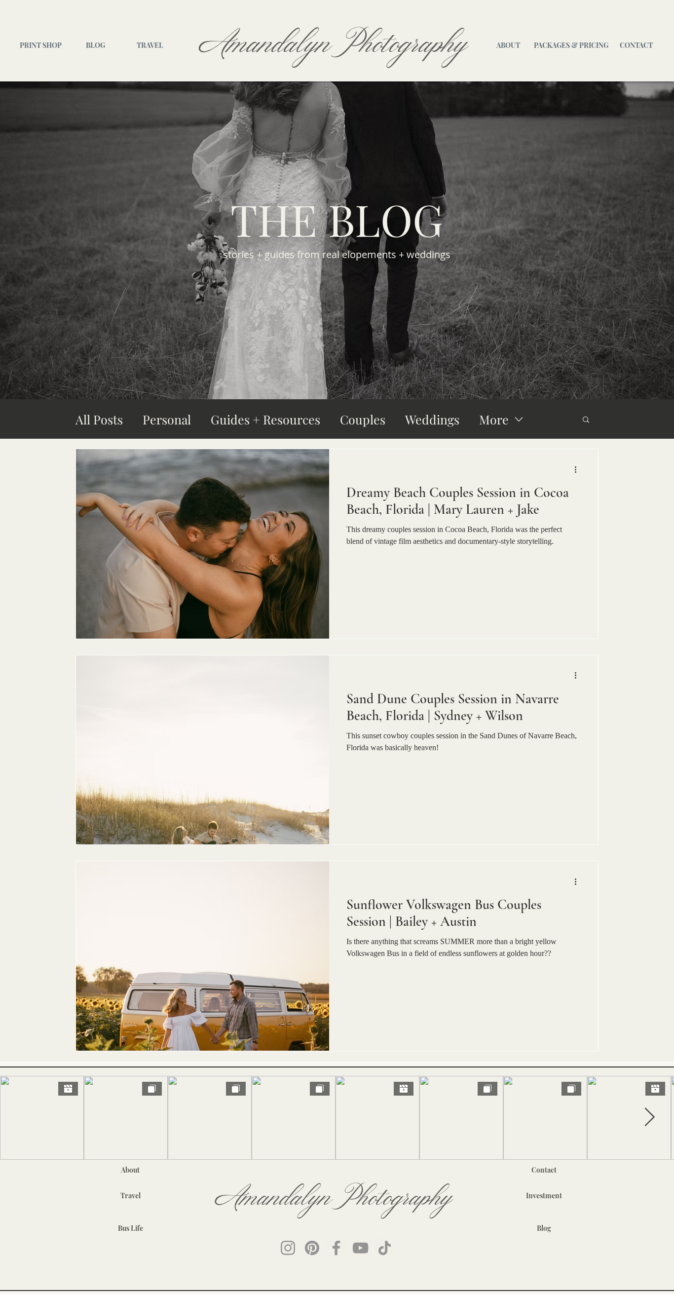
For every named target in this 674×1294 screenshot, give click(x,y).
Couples (362, 419)
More (494, 419)
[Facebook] (336, 1247)
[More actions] (579, 469)
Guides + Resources (265, 419)
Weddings (432, 419)
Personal (167, 419)
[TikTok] (384, 1247)
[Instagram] (288, 1247)
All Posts (99, 419)
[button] (586, 420)
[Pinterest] (312, 1247)
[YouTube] (360, 1247)
